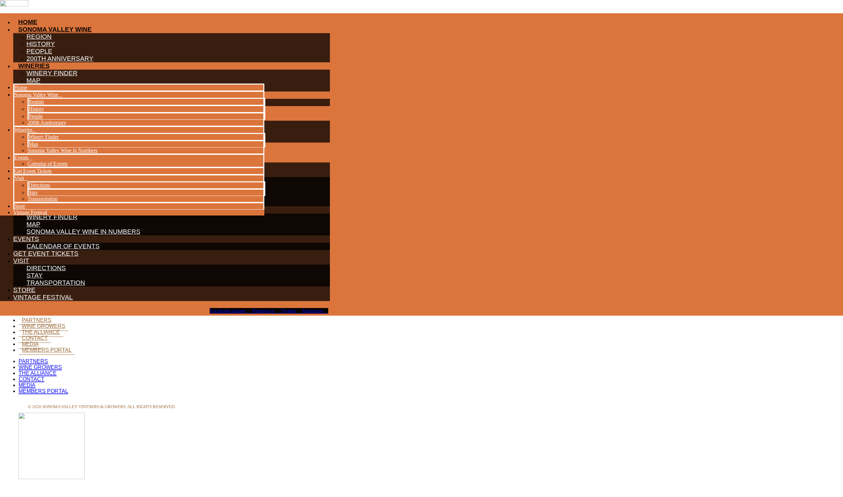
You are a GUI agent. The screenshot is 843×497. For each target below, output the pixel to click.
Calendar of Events (63, 246)
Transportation (55, 282)
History (36, 109)
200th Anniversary (46, 122)
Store (24, 289)
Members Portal (47, 350)
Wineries (23, 130)
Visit (21, 260)
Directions (46, 268)
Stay (34, 275)
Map (33, 224)
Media (30, 344)
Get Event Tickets (46, 253)
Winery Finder (43, 137)
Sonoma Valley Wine (36, 94)
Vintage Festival (43, 297)
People (35, 116)
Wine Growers (43, 326)
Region (36, 101)
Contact (35, 338)
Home (20, 87)
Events (26, 238)
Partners (36, 320)
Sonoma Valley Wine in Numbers (83, 231)
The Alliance (41, 332)
